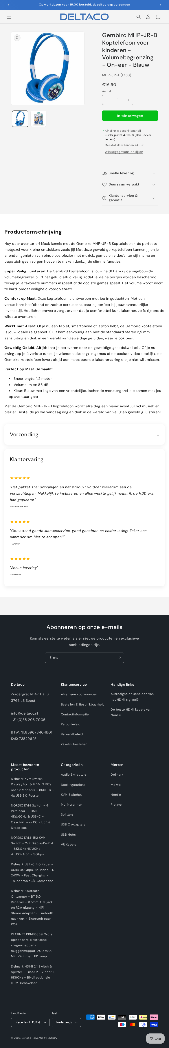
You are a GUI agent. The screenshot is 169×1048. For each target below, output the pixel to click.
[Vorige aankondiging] (8, 5)
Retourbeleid (71, 724)
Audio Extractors (74, 775)
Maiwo (116, 785)
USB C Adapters (73, 824)
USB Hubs (68, 835)
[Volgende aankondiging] (160, 5)
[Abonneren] (119, 658)
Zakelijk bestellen (74, 744)
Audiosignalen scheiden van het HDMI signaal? (132, 696)
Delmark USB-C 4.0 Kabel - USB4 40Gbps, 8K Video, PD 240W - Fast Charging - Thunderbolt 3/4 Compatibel (33, 872)
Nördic (116, 795)
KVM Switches (72, 795)
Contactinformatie (75, 714)
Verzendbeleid (72, 734)
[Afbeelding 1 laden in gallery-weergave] (20, 119)
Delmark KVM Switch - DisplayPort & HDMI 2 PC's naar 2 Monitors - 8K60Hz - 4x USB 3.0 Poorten (32, 787)
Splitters (67, 814)
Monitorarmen (71, 805)
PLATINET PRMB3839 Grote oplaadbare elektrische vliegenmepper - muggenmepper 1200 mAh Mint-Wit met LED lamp (32, 945)
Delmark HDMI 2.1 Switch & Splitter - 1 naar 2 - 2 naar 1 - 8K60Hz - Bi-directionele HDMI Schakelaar (34, 974)
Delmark (117, 775)
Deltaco (26, 1037)
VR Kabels (68, 844)
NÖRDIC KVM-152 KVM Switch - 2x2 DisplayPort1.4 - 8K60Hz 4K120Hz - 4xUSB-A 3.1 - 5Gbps (32, 846)
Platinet (116, 805)
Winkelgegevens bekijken (124, 152)
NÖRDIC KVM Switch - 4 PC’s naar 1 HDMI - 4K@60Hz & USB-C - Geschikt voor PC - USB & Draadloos (31, 816)
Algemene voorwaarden (79, 694)
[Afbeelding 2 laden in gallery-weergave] (38, 119)
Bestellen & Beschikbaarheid (83, 704)
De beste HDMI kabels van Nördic (131, 712)
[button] (9, 17)
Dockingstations (73, 785)
